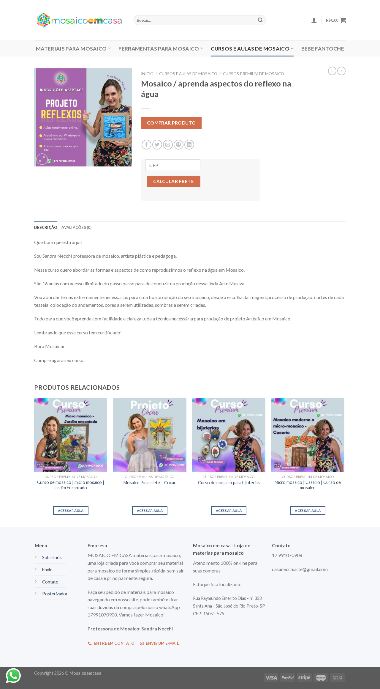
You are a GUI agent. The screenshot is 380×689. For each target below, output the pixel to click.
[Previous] (34, 462)
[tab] (45, 227)
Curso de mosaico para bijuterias (229, 482)
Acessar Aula (150, 510)
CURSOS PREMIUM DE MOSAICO (253, 73)
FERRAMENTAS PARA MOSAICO (158, 48)
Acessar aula (229, 510)
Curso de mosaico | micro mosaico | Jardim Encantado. (70, 485)
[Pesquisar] (260, 20)
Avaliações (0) (76, 227)
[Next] (344, 462)
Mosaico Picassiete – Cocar (150, 482)
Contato (50, 581)
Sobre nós (52, 557)
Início (147, 73)
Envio (47, 569)
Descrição (45, 227)
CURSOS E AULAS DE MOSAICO (250, 48)
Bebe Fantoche (322, 48)
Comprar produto (171, 122)
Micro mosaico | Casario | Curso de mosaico (308, 485)
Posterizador (55, 593)
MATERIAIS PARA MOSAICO (71, 48)
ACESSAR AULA (71, 510)
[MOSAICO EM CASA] (79, 20)
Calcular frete (173, 181)
